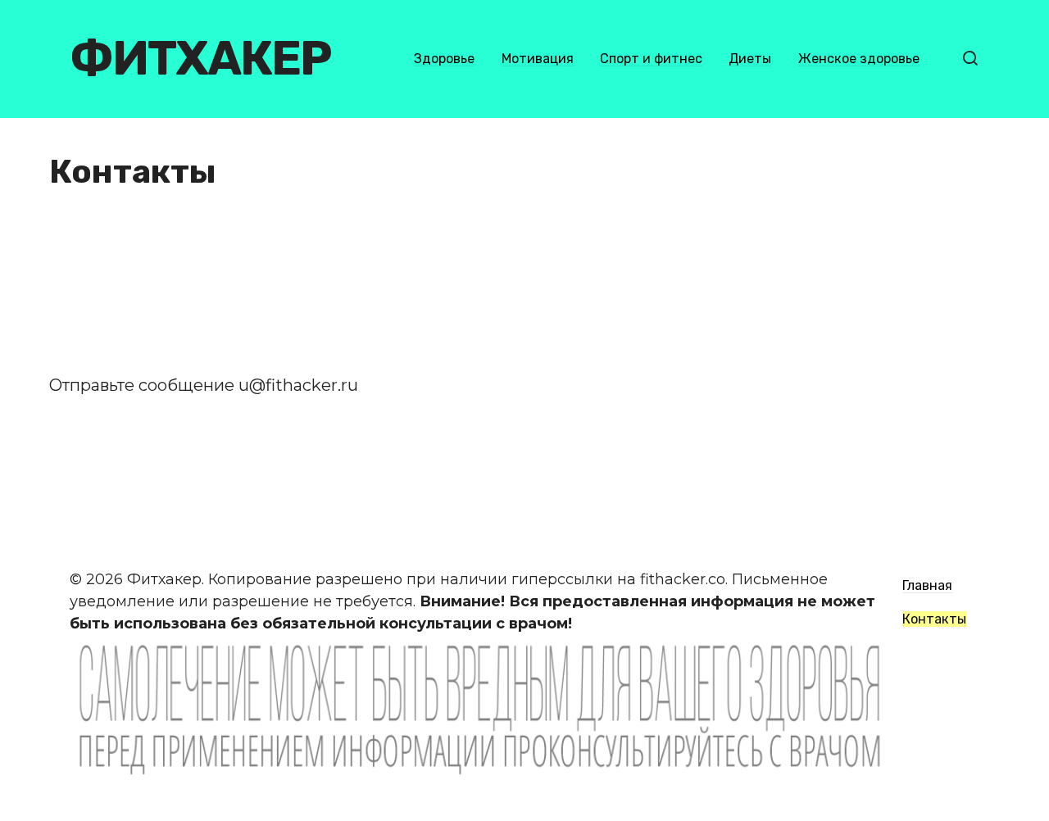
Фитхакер (200, 58)
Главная (927, 585)
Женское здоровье (859, 58)
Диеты (750, 58)
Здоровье (444, 58)
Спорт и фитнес (651, 58)
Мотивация (538, 58)
